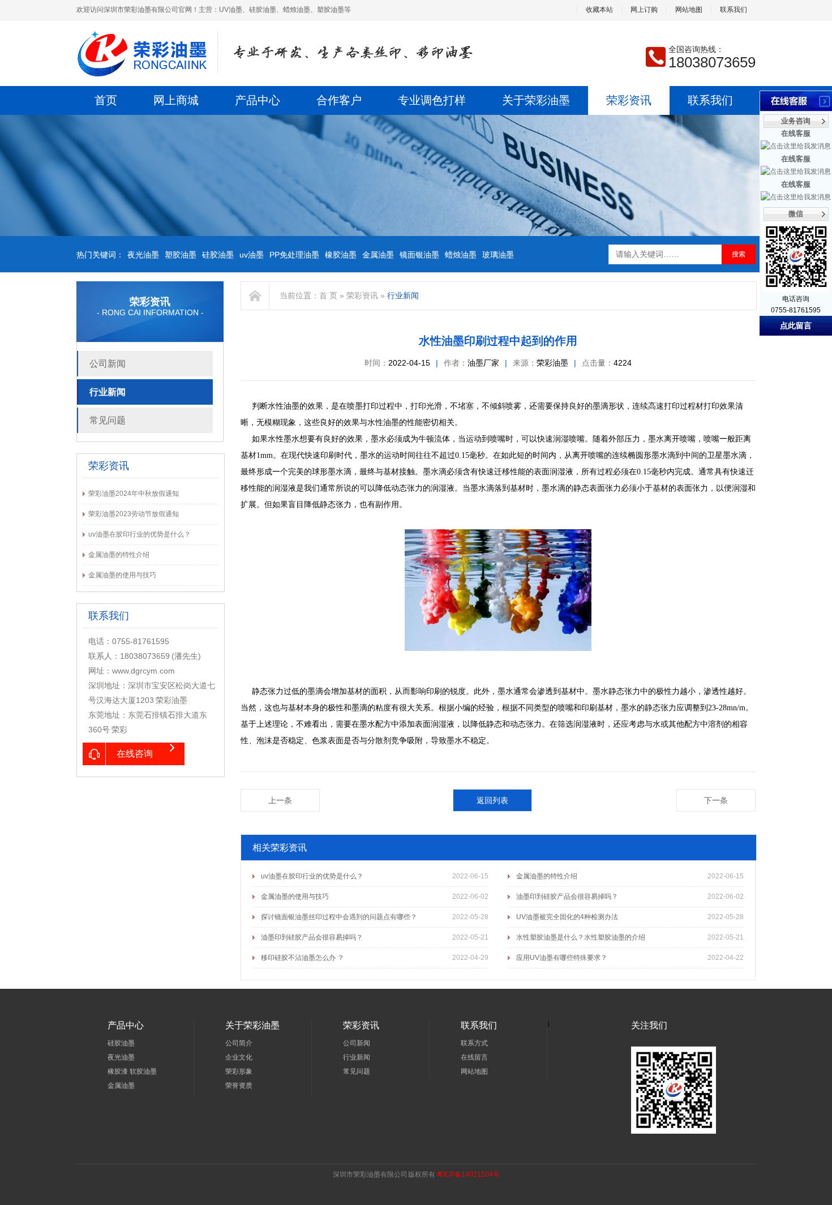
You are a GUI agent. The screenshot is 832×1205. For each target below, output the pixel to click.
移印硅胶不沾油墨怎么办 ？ (302, 958)
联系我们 (733, 10)
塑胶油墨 (180, 254)
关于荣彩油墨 (536, 100)
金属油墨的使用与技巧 (122, 575)
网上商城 (176, 100)
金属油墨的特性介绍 (118, 555)
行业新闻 (107, 392)
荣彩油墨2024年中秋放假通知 (133, 494)
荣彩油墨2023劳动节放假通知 (133, 514)
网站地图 (688, 10)
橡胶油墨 (341, 254)
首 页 (328, 295)
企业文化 (238, 1057)
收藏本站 (599, 10)
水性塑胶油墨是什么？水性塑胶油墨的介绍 (580, 937)
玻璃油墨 (498, 254)
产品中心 (257, 100)
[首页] (255, 296)
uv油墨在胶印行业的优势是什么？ (139, 534)
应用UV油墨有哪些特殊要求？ (561, 958)
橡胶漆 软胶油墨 (132, 1071)
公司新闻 (107, 363)
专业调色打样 (432, 100)
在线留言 (474, 1057)
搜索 (738, 254)
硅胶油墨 (218, 254)
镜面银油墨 (419, 254)
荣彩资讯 (628, 100)
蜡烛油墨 (461, 254)
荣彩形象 (238, 1071)
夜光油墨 (143, 254)
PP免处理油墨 (294, 254)
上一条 (280, 800)
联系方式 (474, 1043)
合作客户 (339, 100)
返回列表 (492, 800)
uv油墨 (251, 254)
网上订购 (644, 10)
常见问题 (107, 420)
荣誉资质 (238, 1086)
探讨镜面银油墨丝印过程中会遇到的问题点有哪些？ (339, 917)
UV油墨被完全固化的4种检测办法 (567, 917)
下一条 (716, 800)
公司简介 (238, 1043)
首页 (106, 100)
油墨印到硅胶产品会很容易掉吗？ (567, 896)
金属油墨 (378, 254)
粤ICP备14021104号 (468, 1174)
